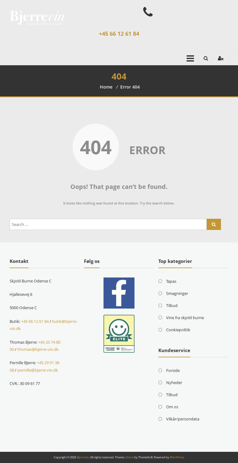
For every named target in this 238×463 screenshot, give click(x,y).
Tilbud (172, 305)
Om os (172, 407)
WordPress (177, 457)
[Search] (214, 224)
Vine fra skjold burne (185, 317)
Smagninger (177, 293)
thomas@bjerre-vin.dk (38, 349)
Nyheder (174, 382)
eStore (129, 457)
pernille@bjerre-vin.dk (37, 370)
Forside (173, 370)
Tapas (171, 281)
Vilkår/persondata (182, 419)
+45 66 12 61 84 (119, 33)
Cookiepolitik (178, 329)
